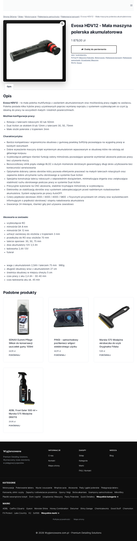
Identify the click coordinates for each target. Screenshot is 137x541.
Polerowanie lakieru (25, 488)
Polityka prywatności (61, 519)
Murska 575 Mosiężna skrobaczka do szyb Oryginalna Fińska (111, 343)
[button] (62, 23)
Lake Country (20, 513)
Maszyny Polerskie (86, 58)
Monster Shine (41, 508)
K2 (30, 513)
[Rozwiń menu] (131, 5)
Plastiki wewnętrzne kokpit (15, 497)
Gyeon (29, 508)
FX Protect (7, 513)
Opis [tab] (9, 86)
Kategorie (83, 461)
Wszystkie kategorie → (107, 497)
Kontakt (51, 461)
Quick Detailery (88, 497)
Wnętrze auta (60, 488)
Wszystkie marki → (50, 513)
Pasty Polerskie (72, 497)
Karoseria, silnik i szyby (13, 492)
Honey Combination (59, 508)
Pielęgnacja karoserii (114, 58)
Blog (112, 455)
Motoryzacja (100, 58)
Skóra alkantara (79, 492)
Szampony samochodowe (100, 492)
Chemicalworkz (102, 508)
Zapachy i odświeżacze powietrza (41, 492)
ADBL (5, 508)
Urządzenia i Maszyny (89, 60)
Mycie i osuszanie (44, 488)
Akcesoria (72, 488)
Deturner (74, 508)
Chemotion (128, 508)
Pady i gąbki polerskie (89, 488)
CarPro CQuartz (17, 508)
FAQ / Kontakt (85, 470)
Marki (81, 465)
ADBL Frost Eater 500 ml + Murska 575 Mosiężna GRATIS (23, 413)
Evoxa (79, 63)
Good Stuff (116, 508)
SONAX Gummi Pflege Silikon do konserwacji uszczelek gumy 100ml (21, 343)
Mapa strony (54, 465)
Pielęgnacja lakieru (109, 488)
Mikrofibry (118, 492)
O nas (51, 455)
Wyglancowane (12, 451)
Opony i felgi (65, 492)
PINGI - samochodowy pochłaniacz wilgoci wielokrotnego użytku (66, 343)
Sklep (81, 455)
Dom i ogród (35, 497)
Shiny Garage (86, 508)
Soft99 (36, 513)
